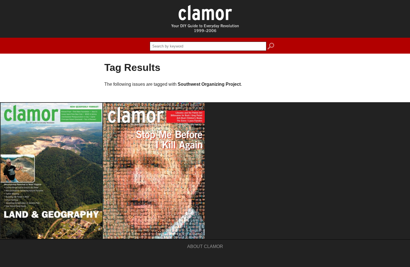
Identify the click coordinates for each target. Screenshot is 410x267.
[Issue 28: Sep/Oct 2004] (154, 171)
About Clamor (205, 246)
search (270, 46)
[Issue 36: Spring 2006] (51, 171)
